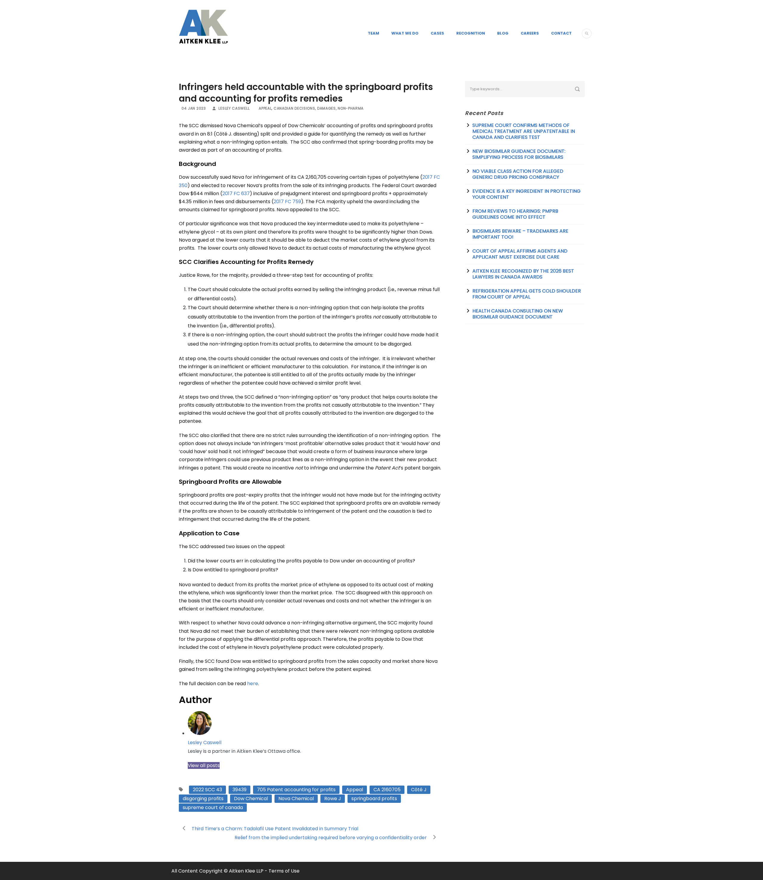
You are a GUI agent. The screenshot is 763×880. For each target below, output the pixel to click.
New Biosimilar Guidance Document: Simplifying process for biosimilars (518, 154)
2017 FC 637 (236, 193)
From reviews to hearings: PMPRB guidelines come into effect (515, 214)
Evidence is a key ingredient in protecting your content (526, 194)
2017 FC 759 (287, 201)
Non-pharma (351, 108)
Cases (437, 33)
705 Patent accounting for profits (296, 789)
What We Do (404, 33)
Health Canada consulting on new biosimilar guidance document (517, 313)
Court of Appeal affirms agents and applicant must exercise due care (519, 254)
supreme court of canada (213, 807)
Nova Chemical (296, 798)
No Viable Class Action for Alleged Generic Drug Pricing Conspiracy (517, 174)
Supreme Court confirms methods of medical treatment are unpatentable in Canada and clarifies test (523, 131)
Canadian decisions (294, 108)
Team (373, 33)
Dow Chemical (251, 798)
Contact (561, 33)
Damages (326, 108)
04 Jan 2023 (194, 108)
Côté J (419, 789)
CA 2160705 (387, 789)
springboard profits (374, 798)
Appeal (265, 108)
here (252, 683)
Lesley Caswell (233, 108)
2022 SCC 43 (207, 789)
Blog (502, 33)
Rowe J (332, 798)
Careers (530, 33)
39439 (239, 789)
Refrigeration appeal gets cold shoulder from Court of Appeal (526, 293)
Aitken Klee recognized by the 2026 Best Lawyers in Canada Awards (523, 274)
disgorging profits (203, 798)
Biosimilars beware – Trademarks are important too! (520, 234)
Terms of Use (284, 870)
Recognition (470, 33)
